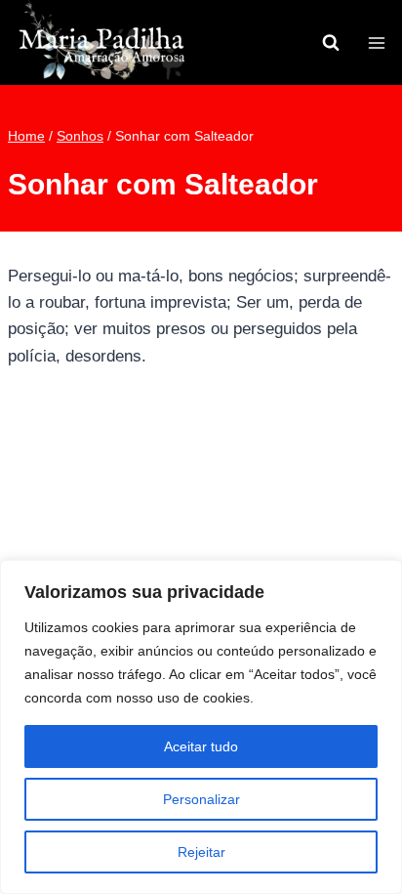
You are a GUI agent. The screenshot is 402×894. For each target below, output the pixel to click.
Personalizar (201, 799)
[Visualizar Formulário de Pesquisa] (330, 43)
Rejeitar (201, 852)
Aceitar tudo (201, 746)
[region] (201, 727)
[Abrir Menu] (376, 42)
